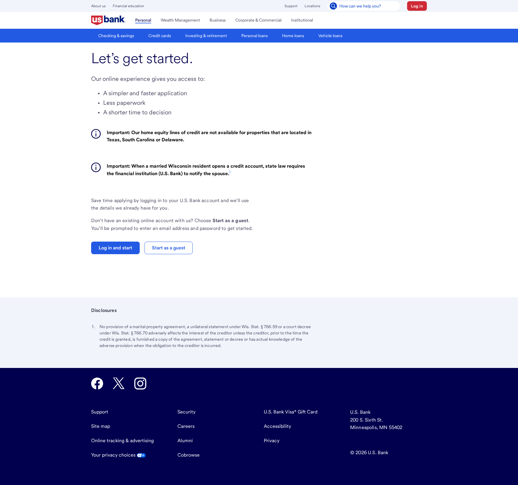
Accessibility (277, 426)
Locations (312, 6)
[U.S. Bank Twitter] (119, 383)
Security (186, 412)
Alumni (185, 440)
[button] (417, 6)
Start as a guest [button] (168, 248)
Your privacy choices (114, 455)
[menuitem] (108, 20)
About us (98, 6)
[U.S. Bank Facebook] (97, 383)
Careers (186, 426)
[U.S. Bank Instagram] (140, 383)
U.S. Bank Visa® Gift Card (290, 412)
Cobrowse (188, 455)
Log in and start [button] (115, 248)
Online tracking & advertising (122, 440)
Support (290, 6)
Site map (100, 426)
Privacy (271, 440)
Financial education (128, 6)
